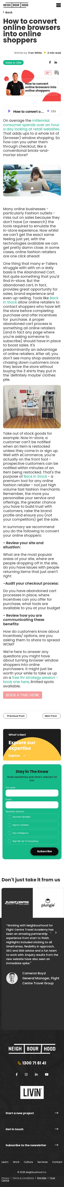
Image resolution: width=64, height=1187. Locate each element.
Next (56, 932)
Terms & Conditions (23, 1178)
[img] (48, 111)
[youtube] (46, 1074)
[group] (32, 110)
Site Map (41, 1178)
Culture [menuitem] (28, 1162)
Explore (14, 755)
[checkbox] (32, 828)
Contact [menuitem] (57, 1162)
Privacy (5, 1178)
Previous (51, 932)
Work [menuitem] (16, 1162)
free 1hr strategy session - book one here (30, 679)
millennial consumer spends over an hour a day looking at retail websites (31, 125)
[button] (9, 111)
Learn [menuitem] (5, 1162)
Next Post (51, 716)
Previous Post (16, 716)
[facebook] (17, 1074)
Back (8, 12)
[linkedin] (36, 1074)
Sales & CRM (13, 62)
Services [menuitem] (42, 1162)
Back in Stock (35, 476)
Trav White (35, 53)
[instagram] (26, 1074)
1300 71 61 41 (34, 1063)
